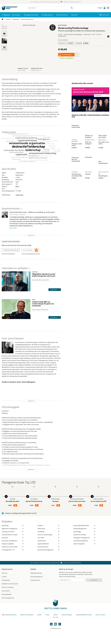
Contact (4, 576)
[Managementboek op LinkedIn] (51, 624)
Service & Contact (100, 615)
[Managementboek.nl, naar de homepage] (9, 10)
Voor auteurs (6, 591)
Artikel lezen (53, 289)
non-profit (41, 538)
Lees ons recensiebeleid (8, 253)
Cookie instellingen (66, 615)
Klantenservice (7, 569)
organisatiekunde (43, 544)
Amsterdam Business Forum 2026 (88, 92)
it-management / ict (8, 550)
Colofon (39, 615)
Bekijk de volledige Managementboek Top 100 (20, 513)
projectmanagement (80, 528)
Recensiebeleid (6, 594)
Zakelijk (33, 569)
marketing (41, 531)
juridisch (40, 525)
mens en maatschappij (45, 534)
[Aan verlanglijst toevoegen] (77, 54)
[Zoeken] (72, 8)
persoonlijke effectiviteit (81, 525)
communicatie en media (9, 534)
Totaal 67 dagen (21, 70)
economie (5, 538)
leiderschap (41, 528)
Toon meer (30, 235)
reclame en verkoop (79, 534)
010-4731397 (105, 15)
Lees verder (13, 228)
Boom (17, 186)
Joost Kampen (62, 25)
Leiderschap (16, 19)
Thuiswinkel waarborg (10, 615)
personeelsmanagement (45, 550)
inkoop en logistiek (8, 544)
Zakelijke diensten (36, 573)
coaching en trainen (8, 531)
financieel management (9, 541)
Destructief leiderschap (27, 19)
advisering (5, 525)
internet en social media (9, 547)
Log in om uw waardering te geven (30, 253)
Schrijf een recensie (10, 250)
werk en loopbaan (79, 544)
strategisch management (81, 538)
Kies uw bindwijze (63, 40)
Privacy (47, 615)
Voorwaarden (6, 580)
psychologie (77, 531)
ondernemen (42, 541)
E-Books (8, 19)
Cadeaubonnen (35, 580)
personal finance (43, 547)
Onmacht (87, 174)
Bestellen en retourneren (10, 584)
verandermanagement (80, 541)
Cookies (55, 615)
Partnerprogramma (8, 598)
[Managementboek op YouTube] (55, 624)
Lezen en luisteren (8, 587)
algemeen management (9, 528)
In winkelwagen (67, 54)
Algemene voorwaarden (26, 615)
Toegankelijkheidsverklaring (84, 615)
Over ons (4, 573)
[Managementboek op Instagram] (59, 624)
